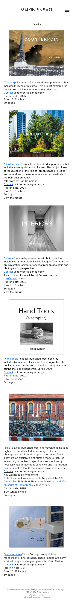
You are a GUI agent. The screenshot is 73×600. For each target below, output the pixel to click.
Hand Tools (11, 358)
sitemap (46, 597)
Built (7, 447)
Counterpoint (12, 82)
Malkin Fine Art (36, 9)
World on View (13, 554)
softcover (11, 278)
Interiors (9, 258)
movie (18, 197)
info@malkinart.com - (33, 597)
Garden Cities (13, 163)
